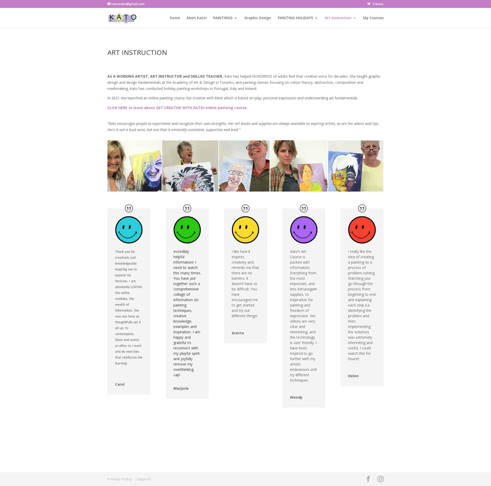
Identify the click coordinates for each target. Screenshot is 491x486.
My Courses (373, 18)
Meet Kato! (197, 18)
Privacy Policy (119, 479)
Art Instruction (338, 18)
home (175, 18)
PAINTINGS (222, 18)
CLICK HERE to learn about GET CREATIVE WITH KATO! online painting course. (177, 107)
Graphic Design (257, 18)
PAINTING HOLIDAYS (295, 18)
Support (144, 479)
